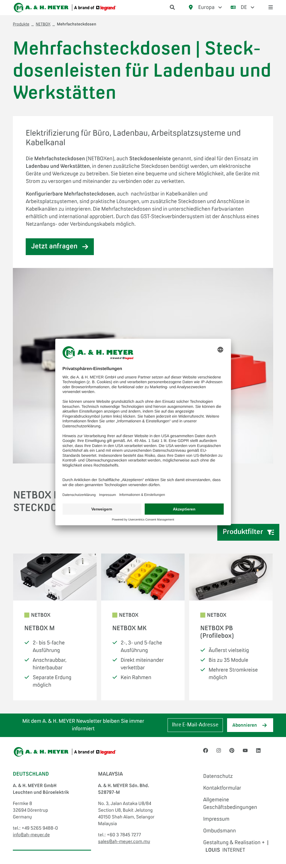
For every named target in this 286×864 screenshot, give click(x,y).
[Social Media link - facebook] (205, 751)
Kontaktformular (222, 788)
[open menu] (270, 7)
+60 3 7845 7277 (124, 835)
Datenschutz (218, 776)
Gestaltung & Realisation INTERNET (235, 846)
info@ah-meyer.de (31, 835)
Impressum (216, 819)
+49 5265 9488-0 (40, 828)
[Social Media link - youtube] (245, 751)
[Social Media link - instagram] (218, 751)
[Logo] (65, 7)
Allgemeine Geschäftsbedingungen (230, 803)
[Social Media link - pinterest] (231, 751)
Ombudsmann (219, 831)
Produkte (21, 25)
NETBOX (43, 25)
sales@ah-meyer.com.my (124, 842)
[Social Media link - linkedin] (258, 751)
